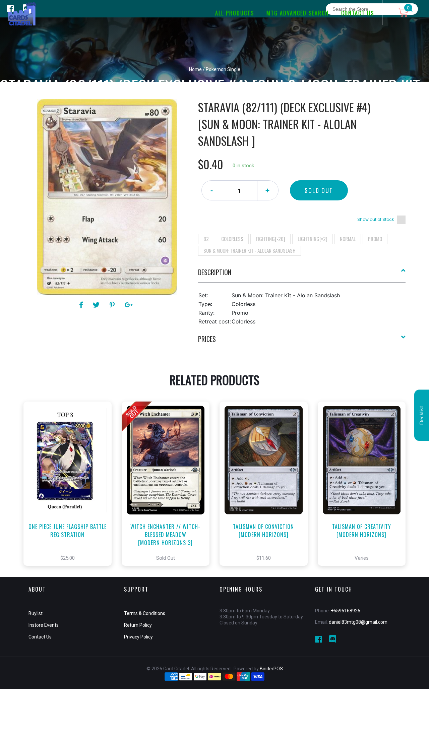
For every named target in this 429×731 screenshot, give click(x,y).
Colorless (232, 238)
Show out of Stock (375, 219)
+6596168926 (345, 610)
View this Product (70, 493)
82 (206, 238)
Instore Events (43, 625)
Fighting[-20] (270, 238)
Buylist (35, 613)
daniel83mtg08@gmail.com (358, 622)
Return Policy (138, 625)
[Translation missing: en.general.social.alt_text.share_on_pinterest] (113, 305)
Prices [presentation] (207, 339)
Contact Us (40, 636)
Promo (375, 238)
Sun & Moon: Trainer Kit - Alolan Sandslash (249, 250)
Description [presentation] (214, 272)
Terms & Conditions (144, 613)
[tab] (302, 275)
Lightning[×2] (312, 238)
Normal (348, 238)
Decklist (421, 415)
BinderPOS (271, 668)
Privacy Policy (138, 636)
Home (195, 69)
